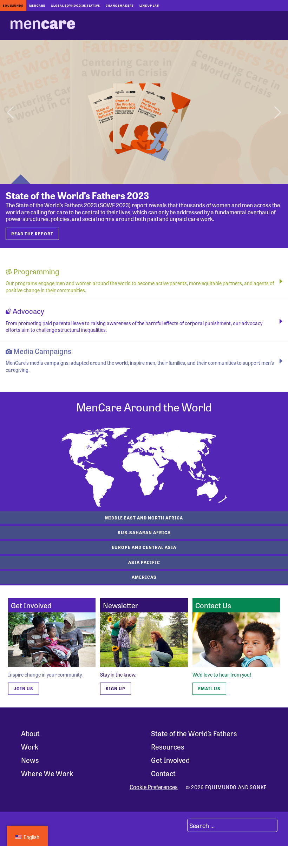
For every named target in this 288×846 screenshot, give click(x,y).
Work (29, 746)
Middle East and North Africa (144, 518)
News (30, 760)
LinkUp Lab (149, 5)
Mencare (37, 5)
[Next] (276, 112)
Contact (163, 773)
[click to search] (178, 825)
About (30, 733)
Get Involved (170, 760)
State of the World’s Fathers (194, 733)
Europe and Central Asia (144, 547)
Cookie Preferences (154, 787)
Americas (144, 577)
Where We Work (47, 773)
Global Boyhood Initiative (75, 5)
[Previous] (11, 112)
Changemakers (120, 5)
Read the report (32, 233)
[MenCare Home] (43, 25)
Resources (167, 746)
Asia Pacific (144, 562)
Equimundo (13, 5)
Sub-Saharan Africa (144, 532)
